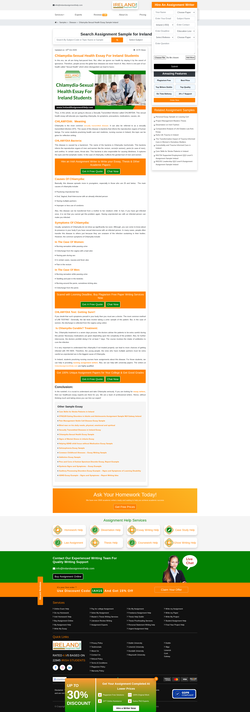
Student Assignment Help (175, 621)
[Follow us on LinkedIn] (69, 667)
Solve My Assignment (100, 613)
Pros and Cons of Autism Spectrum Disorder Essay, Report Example (89, 462)
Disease (72, 22)
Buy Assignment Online (68, 576)
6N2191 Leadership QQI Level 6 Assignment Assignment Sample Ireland (174, 163)
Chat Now (112, 171)
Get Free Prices (125, 507)
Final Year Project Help (174, 625)
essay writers (139, 391)
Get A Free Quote (92, 171)
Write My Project (172, 617)
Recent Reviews (40, 591)
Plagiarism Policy (98, 667)
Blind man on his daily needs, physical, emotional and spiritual (87, 425)
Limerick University (136, 647)
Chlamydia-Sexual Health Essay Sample (76, 434)
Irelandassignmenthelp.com (66, 366)
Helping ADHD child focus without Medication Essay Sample (86, 443)
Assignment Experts (99, 625)
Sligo (167, 647)
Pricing (143, 15)
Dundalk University (136, 651)
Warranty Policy (97, 671)
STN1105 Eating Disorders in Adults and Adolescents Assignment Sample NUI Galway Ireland (100, 416)
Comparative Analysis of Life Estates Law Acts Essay (174, 130)
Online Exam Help (61, 609)
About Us (123, 15)
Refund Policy (97, 659)
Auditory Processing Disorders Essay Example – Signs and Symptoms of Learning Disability (100, 471)
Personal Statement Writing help (141, 625)
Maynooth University (136, 655)
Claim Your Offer (171, 589)
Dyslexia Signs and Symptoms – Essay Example (80, 466)
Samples (63, 22)
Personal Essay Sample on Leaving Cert (172, 117)
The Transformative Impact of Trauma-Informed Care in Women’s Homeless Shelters (175, 140)
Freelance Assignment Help (139, 613)
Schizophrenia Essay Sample (72, 448)
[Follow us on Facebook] (55, 667)
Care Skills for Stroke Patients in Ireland (76, 412)
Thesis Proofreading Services (140, 621)
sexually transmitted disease (96, 126)
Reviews (100, 15)
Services (59, 15)
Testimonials (96, 647)
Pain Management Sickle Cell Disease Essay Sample (82, 421)
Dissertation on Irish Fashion (167, 125)
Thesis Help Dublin (136, 617)
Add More (190, 57)
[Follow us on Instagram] (62, 667)
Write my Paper (171, 613)
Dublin (168, 643)
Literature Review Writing (101, 621)
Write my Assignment (174, 609)
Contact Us (95, 655)
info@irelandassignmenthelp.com (69, 5)
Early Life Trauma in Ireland (167, 135)
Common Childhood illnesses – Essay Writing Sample (83, 453)
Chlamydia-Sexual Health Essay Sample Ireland (98, 22)
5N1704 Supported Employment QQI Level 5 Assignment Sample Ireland (174, 156)
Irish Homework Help (62, 617)
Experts (78, 15)
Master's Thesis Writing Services (104, 617)
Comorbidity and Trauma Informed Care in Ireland (173, 146)
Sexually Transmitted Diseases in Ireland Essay (80, 430)
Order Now (174, 100)
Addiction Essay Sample (70, 457)
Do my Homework (61, 613)
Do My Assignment (136, 609)
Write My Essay (60, 629)
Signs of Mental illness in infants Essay (76, 439)
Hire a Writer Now (126, 708)
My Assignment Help (62, 625)
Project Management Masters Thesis (171, 121)
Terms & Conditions (99, 663)
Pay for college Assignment (102, 609)
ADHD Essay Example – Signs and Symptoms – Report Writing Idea (88, 475)
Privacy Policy (97, 643)
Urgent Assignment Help (138, 629)
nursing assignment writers (85, 363)
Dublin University (135, 643)
